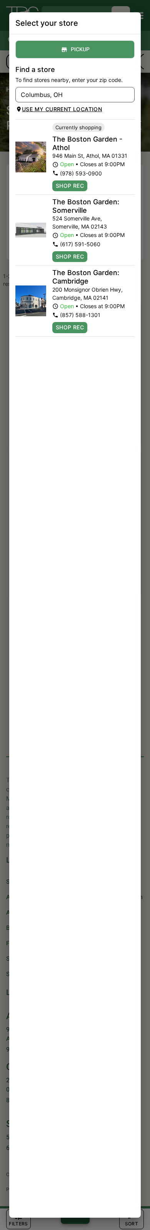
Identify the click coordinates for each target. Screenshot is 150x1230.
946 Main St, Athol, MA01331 (89, 155)
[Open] (129, 95)
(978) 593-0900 (81, 173)
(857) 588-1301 (80, 315)
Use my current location (62, 109)
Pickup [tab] (80, 49)
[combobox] (69, 94)
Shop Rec (70, 185)
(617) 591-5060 (80, 244)
